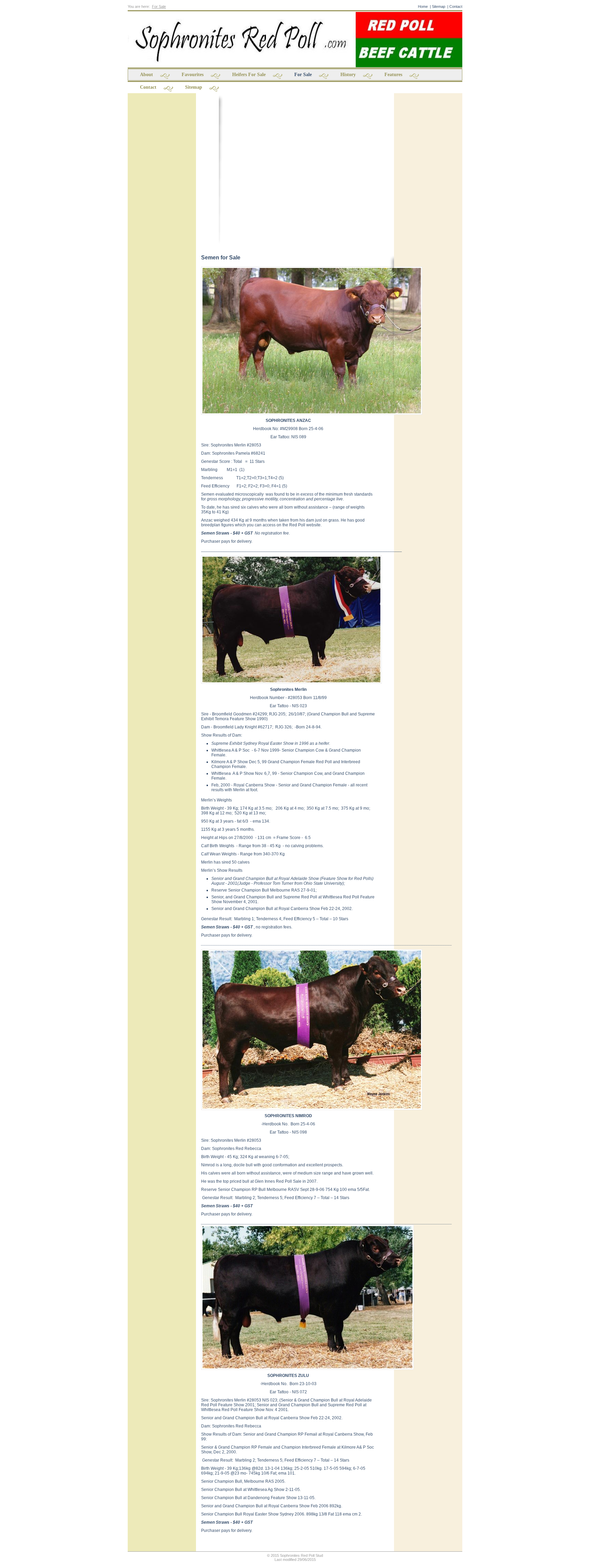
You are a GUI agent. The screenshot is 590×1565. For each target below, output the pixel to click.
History (348, 74)
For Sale (159, 6)
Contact (455, 6)
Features (393, 74)
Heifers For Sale (249, 74)
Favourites (192, 74)
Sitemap (438, 6)
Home (423, 6)
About (146, 74)
